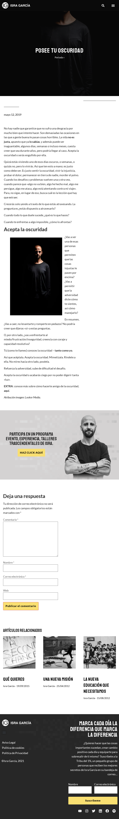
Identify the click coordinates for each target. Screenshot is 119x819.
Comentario (10, 519)
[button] (103, 5)
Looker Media (32, 397)
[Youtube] (80, 811)
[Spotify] (114, 811)
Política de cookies (13, 747)
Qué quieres (13, 679)
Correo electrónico (14, 576)
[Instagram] (86, 811)
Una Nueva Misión (58, 679)
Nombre (8, 562)
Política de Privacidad (15, 753)
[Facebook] (107, 811)
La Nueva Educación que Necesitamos (96, 685)
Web (6, 590)
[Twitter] (93, 811)
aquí (6, 390)
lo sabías (34, 141)
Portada (59, 57)
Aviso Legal (8, 742)
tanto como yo (63, 350)
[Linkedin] (100, 811)
